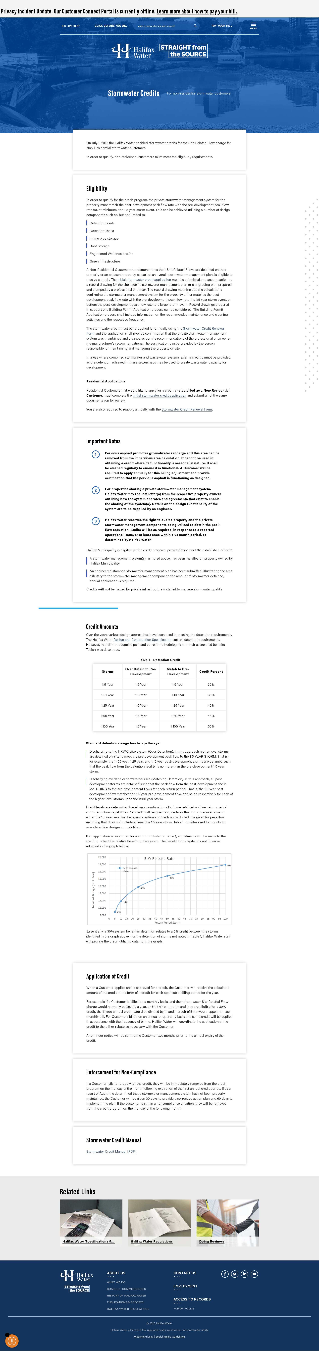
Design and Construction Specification (143, 639)
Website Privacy (143, 1336)
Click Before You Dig (111, 25)
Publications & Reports (125, 1302)
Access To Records (192, 1299)
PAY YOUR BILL (222, 25)
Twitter (234, 1276)
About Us (116, 1273)
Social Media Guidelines (170, 1336)
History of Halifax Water (126, 1295)
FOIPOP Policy (183, 1308)
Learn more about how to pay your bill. (197, 10)
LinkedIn (244, 1276)
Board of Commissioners (126, 1289)
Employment (186, 1286)
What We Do (116, 1282)
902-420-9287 (71, 26)
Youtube (254, 1276)
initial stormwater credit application (144, 279)
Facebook (225, 1276)
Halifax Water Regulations (128, 1309)
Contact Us (185, 1273)
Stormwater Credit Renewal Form (187, 409)
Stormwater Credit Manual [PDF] (111, 1151)
